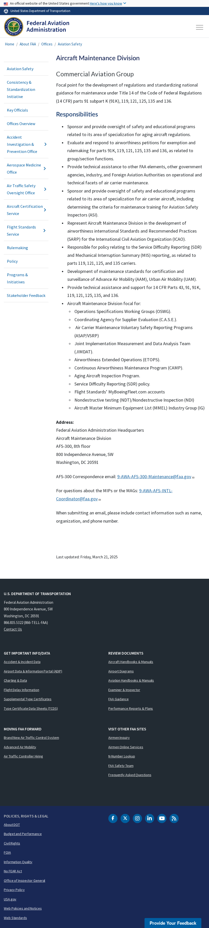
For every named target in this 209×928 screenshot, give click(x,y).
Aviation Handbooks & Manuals (131, 680)
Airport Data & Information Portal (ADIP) (33, 671)
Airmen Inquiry (119, 737)
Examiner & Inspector (124, 690)
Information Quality (18, 862)
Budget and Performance (23, 833)
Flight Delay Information (21, 690)
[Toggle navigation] (200, 27)
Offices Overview (21, 123)
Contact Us (13, 629)
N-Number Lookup (121, 756)
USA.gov (10, 899)
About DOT (12, 824)
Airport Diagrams (121, 671)
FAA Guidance (118, 699)
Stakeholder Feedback (26, 295)
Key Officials (17, 110)
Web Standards (15, 917)
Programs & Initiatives (17, 278)
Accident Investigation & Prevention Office (22, 144)
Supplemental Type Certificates (27, 699)
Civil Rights (12, 843)
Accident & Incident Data (22, 661)
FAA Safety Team (121, 765)
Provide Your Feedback (173, 923)
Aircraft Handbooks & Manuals (130, 661)
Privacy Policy (14, 889)
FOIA (7, 852)
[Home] (36, 27)
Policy (12, 261)
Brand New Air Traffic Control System (31, 737)
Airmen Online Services (125, 747)
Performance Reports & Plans (130, 708)
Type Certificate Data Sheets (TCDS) (31, 708)
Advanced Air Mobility (20, 747)
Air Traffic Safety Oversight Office (21, 189)
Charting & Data (15, 680)
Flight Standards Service (21, 230)
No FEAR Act (13, 871)
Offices (47, 44)
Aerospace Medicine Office (24, 168)
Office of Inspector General (24, 880)
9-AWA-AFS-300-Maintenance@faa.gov (154, 476)
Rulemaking (17, 247)
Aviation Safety (70, 44)
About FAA (28, 44)
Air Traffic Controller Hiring (23, 756)
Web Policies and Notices (23, 908)
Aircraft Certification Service (25, 210)
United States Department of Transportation (40, 11)
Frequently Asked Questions (129, 775)
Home (9, 44)
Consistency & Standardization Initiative (21, 89)
